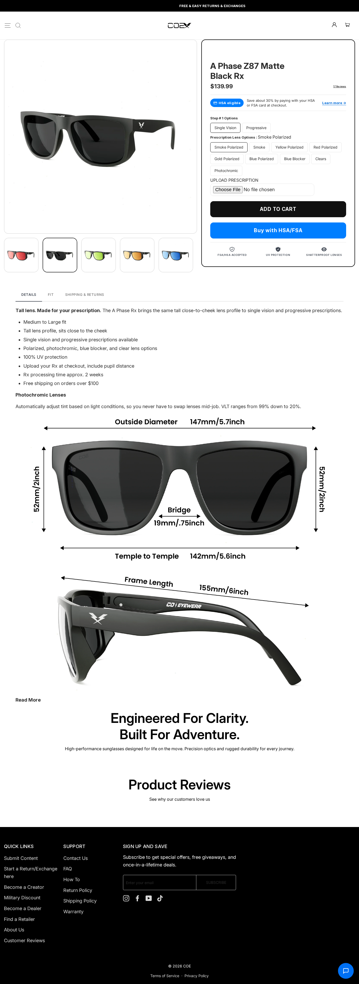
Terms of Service (164, 975)
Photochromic (226, 171)
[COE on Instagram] (126, 898)
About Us (14, 929)
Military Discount (22, 897)
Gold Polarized (226, 159)
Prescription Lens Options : (250, 137)
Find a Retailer (19, 919)
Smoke (259, 147)
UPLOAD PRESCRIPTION (234, 180)
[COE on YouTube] (149, 898)
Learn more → (334, 103)
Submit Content (21, 858)
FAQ (67, 868)
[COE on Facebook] (137, 898)
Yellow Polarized (289, 147)
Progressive (256, 127)
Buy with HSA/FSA (278, 230)
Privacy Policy (196, 975)
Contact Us (75, 858)
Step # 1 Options (224, 118)
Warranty (73, 911)
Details (28, 294)
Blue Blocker (294, 159)
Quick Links (19, 846)
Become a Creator (24, 887)
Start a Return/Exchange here (30, 872)
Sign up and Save (145, 846)
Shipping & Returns (84, 294)
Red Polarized (325, 147)
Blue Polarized (261, 159)
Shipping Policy (80, 901)
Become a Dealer (23, 908)
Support (74, 846)
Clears (320, 159)
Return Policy (77, 890)
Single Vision (225, 127)
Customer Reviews (24, 940)
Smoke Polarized (228, 147)
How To (71, 879)
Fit (51, 294)
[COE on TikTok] (160, 898)
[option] (179, 6)
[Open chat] (346, 971)
